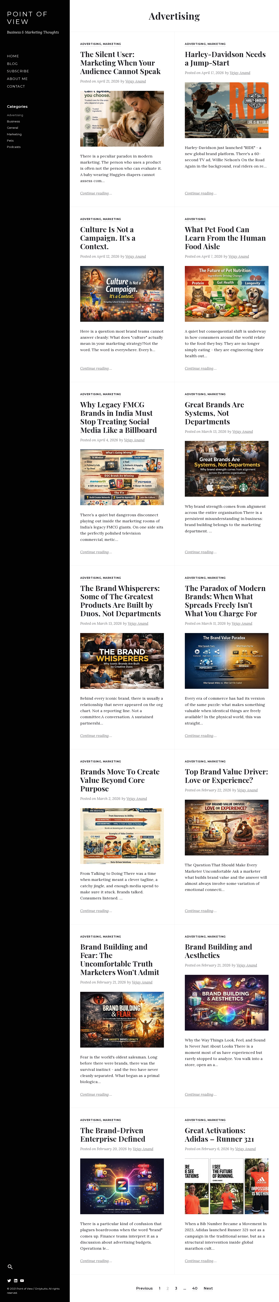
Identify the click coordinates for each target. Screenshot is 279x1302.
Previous (144, 1288)
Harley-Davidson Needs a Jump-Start (225, 58)
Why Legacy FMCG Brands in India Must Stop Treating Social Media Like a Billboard (118, 417)
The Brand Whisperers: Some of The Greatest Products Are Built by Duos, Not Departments (120, 600)
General (12, 127)
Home (13, 56)
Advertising (15, 115)
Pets (10, 140)
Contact (16, 86)
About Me (17, 79)
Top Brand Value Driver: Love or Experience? (226, 775)
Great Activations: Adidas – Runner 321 (219, 1134)
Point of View (27, 17)
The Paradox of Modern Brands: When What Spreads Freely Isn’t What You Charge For (225, 600)
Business (13, 121)
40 (194, 1288)
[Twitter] (9, 1280)
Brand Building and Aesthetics (218, 950)
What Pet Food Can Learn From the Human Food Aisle (225, 237)
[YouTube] (22, 1280)
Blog (12, 64)
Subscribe (18, 71)
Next (208, 1288)
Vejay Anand (135, 81)
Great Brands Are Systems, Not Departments (214, 412)
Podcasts (13, 147)
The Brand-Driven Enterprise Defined (112, 1134)
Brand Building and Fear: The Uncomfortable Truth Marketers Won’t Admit (119, 959)
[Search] (10, 1267)
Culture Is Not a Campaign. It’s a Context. (108, 237)
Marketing (14, 134)
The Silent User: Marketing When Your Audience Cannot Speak (120, 62)
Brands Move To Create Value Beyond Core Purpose (120, 779)
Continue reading (96, 193)
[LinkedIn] (16, 1280)
